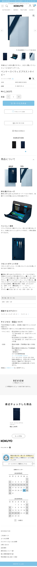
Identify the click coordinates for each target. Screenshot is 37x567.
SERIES (15, 10)
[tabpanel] (14, 145)
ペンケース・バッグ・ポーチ (9, 314)
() (13, 79)
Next (35, 30)
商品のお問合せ (20, 131)
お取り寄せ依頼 (19, 123)
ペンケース (24, 314)
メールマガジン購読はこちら (17, 464)
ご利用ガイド (9, 368)
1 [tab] (26, 152)
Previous (1, 30)
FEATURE (23, 10)
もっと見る (18, 436)
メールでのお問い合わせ (20, 356)
